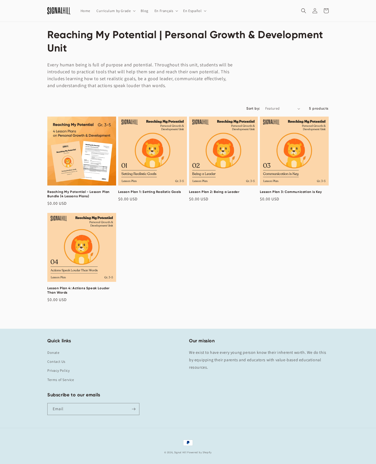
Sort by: (253, 108)
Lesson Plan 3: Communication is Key (291, 192)
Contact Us (56, 361)
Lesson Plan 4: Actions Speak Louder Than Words (78, 290)
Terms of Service (60, 379)
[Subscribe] (133, 409)
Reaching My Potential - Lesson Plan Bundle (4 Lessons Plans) (78, 194)
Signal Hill (180, 452)
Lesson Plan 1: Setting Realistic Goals (149, 192)
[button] (115, 10)
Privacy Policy (58, 370)
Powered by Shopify (199, 452)
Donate (53, 352)
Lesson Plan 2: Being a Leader (214, 192)
